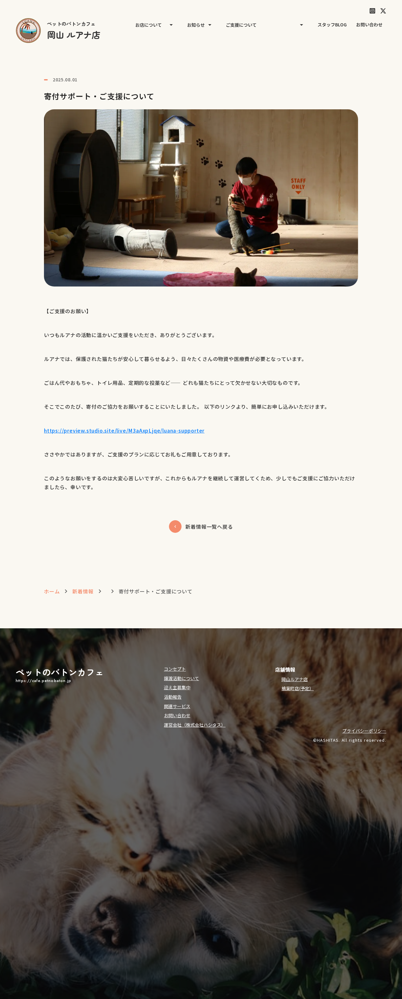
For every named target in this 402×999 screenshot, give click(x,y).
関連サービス (177, 706)
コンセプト (175, 669)
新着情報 (82, 591)
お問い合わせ (369, 25)
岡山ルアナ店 (294, 679)
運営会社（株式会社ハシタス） (194, 725)
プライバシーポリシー (364, 731)
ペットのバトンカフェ (60, 672)
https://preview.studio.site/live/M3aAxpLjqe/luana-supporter (124, 430)
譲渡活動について (181, 678)
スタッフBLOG (332, 25)
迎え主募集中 (177, 688)
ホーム (52, 591)
